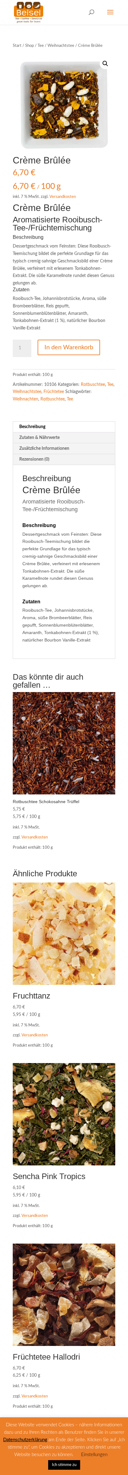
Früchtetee (53, 392)
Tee (41, 46)
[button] (105, 63)
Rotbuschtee (93, 384)
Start (17, 46)
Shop (29, 46)
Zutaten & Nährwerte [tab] (39, 438)
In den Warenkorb (68, 347)
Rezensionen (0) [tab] (34, 459)
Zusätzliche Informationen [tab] (44, 448)
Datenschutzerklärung (25, 1439)
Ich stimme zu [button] (64, 1465)
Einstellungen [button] (94, 1454)
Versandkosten (62, 197)
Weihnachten (25, 399)
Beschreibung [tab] (32, 427)
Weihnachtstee (61, 46)
